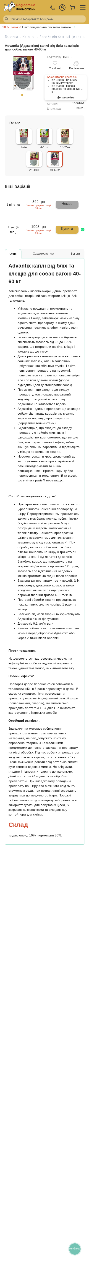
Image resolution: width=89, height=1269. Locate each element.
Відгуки (75, 253)
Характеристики (43, 253)
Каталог (28, 37)
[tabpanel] (23, 73)
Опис (13, 253)
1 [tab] (23, 96)
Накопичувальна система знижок (37, 27)
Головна (11, 37)
